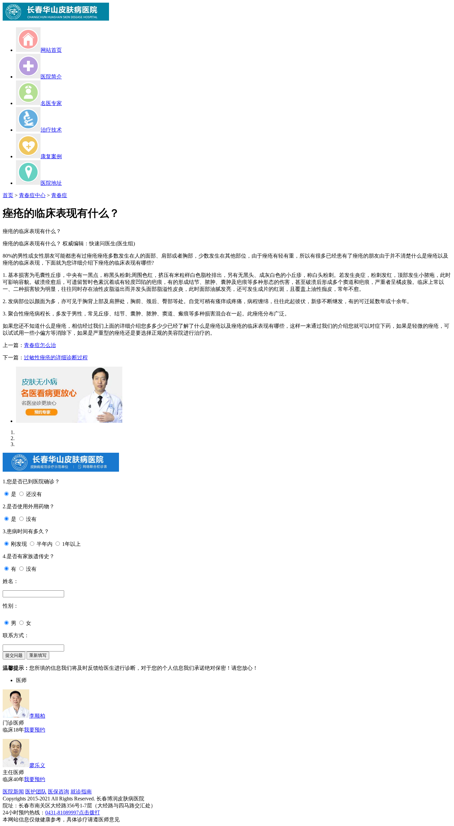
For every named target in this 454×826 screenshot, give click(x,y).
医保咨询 (58, 791)
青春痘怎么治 (40, 345)
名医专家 (51, 103)
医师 (21, 680)
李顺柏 (37, 716)
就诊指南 (81, 791)
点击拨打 (89, 812)
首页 (8, 195)
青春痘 (59, 195)
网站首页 (51, 50)
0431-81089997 (62, 812)
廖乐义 (37, 765)
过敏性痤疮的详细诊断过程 (56, 357)
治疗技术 (51, 130)
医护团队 (36, 791)
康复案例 (51, 156)
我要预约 (34, 730)
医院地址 (51, 183)
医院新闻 (13, 791)
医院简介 (51, 76)
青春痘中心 (32, 195)
